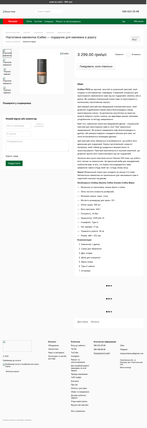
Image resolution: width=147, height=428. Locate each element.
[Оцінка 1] (23, 156)
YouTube (38, 21)
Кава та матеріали (56, 353)
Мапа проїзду (125, 368)
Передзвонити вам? (102, 353)
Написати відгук (29, 42)
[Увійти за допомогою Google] (51, 125)
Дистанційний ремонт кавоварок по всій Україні (80, 368)
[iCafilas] (64, 53)
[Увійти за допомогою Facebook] (46, 125)
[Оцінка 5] (41, 156)
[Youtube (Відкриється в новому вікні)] (90, 11)
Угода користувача (79, 401)
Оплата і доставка (79, 388)
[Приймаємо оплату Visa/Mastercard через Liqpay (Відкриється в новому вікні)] (23, 365)
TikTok (29, 21)
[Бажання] (113, 11)
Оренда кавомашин (79, 374)
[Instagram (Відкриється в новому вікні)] (70, 11)
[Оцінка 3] (32, 156)
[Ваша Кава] (17, 346)
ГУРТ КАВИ (76, 377)
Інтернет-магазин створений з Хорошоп (17, 420)
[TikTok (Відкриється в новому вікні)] (83, 11)
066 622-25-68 (130, 11)
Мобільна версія (12, 372)
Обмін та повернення (80, 392)
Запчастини (53, 349)
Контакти (75, 381)
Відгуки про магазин (79, 405)
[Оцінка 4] (36, 156)
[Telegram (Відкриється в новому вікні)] (76, 11)
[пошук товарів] (61, 11)
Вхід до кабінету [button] (78, 345)
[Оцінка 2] (27, 156)
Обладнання (53, 345)
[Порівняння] (105, 11)
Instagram (49, 21)
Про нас (74, 385)
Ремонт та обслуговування (68, 21)
